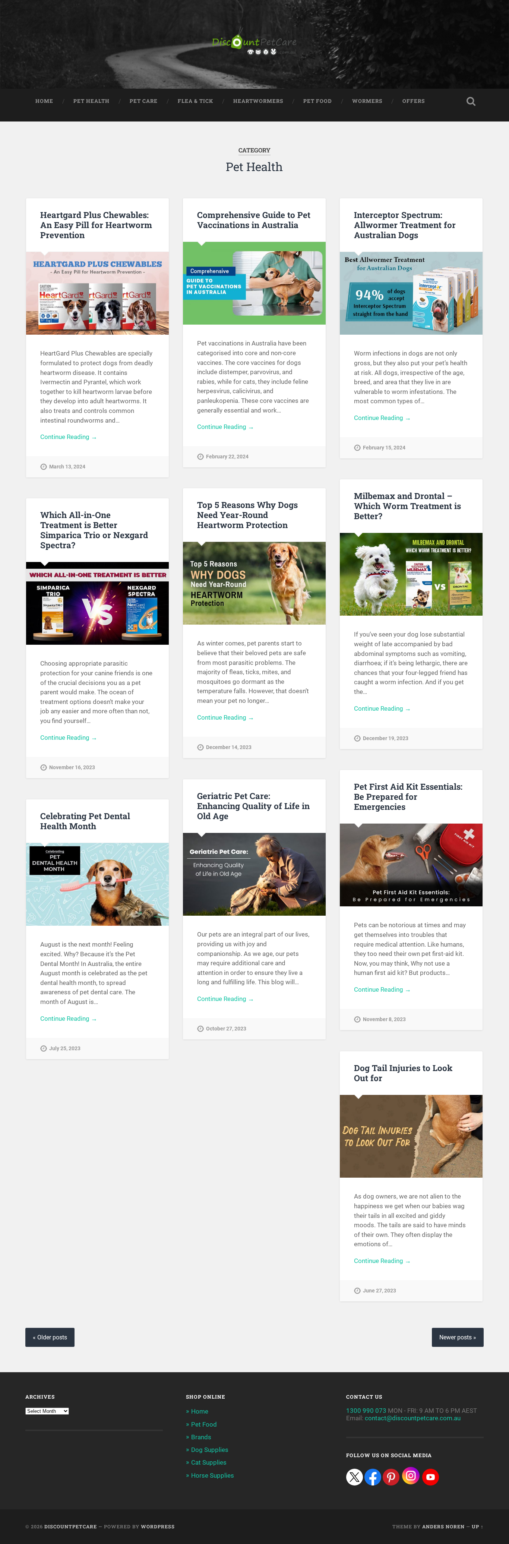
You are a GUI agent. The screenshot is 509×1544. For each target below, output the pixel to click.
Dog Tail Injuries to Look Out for (403, 1072)
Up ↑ (478, 1526)
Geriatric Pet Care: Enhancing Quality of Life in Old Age (253, 805)
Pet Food (317, 101)
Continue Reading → (68, 437)
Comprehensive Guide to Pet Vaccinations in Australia (253, 219)
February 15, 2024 (384, 448)
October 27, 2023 (226, 1029)
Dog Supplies (209, 1449)
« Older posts (50, 1337)
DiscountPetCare (70, 1526)
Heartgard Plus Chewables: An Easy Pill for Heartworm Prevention (96, 224)
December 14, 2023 (229, 747)
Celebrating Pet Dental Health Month (85, 820)
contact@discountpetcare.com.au (413, 1418)
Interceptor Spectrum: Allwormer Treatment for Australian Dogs (405, 224)
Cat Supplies (209, 1462)
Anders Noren (443, 1526)
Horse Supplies (212, 1475)
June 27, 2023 (379, 1291)
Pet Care (144, 101)
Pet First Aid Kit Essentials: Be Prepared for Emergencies (408, 796)
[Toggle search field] (471, 101)
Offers (413, 101)
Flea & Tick (195, 101)
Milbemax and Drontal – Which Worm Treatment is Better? (407, 505)
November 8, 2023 (384, 1019)
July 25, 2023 (64, 1048)
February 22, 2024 (227, 457)
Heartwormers (258, 101)
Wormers (367, 101)
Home (44, 101)
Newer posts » (457, 1337)
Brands (201, 1437)
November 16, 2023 (72, 767)
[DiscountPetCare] (254, 44)
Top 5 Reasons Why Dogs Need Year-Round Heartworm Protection (247, 514)
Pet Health (91, 101)
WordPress (158, 1526)
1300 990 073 (366, 1410)
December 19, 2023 (385, 738)
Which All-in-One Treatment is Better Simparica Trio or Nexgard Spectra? (94, 529)
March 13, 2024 (67, 467)
